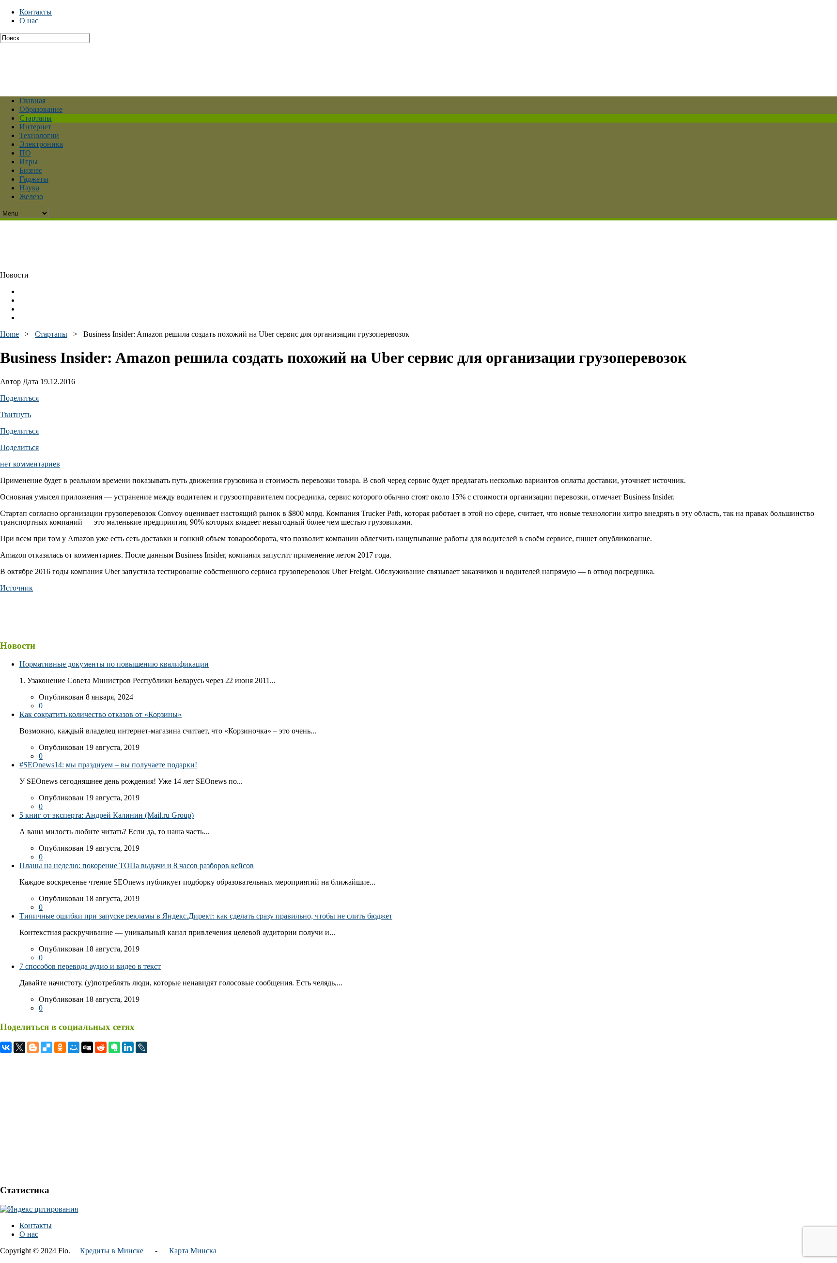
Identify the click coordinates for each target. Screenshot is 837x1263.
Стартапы (35, 118)
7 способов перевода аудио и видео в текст (90, 966)
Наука (29, 188)
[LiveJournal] (141, 1047)
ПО (25, 153)
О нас (28, 20)
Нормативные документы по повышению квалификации (114, 664)
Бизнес (30, 170)
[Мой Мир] (73, 1047)
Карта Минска (193, 1251)
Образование (40, 109)
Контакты (35, 12)
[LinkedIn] (128, 1047)
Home (9, 334)
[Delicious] (46, 1047)
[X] (19, 1047)
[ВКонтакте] (6, 1047)
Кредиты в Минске (111, 1251)
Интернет (35, 127)
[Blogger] (33, 1047)
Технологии (39, 135)
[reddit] (101, 1047)
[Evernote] (114, 1047)
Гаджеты (33, 179)
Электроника (41, 144)
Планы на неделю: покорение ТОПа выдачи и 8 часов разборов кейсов (136, 865)
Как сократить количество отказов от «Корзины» (100, 714)
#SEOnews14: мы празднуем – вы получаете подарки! (108, 765)
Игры (28, 161)
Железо (31, 196)
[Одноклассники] (60, 1047)
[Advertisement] (235, 65)
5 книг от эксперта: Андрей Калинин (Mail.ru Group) (106, 815)
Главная (32, 100)
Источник (16, 588)
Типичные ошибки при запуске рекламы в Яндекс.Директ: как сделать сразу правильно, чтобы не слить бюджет (205, 916)
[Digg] (87, 1047)
